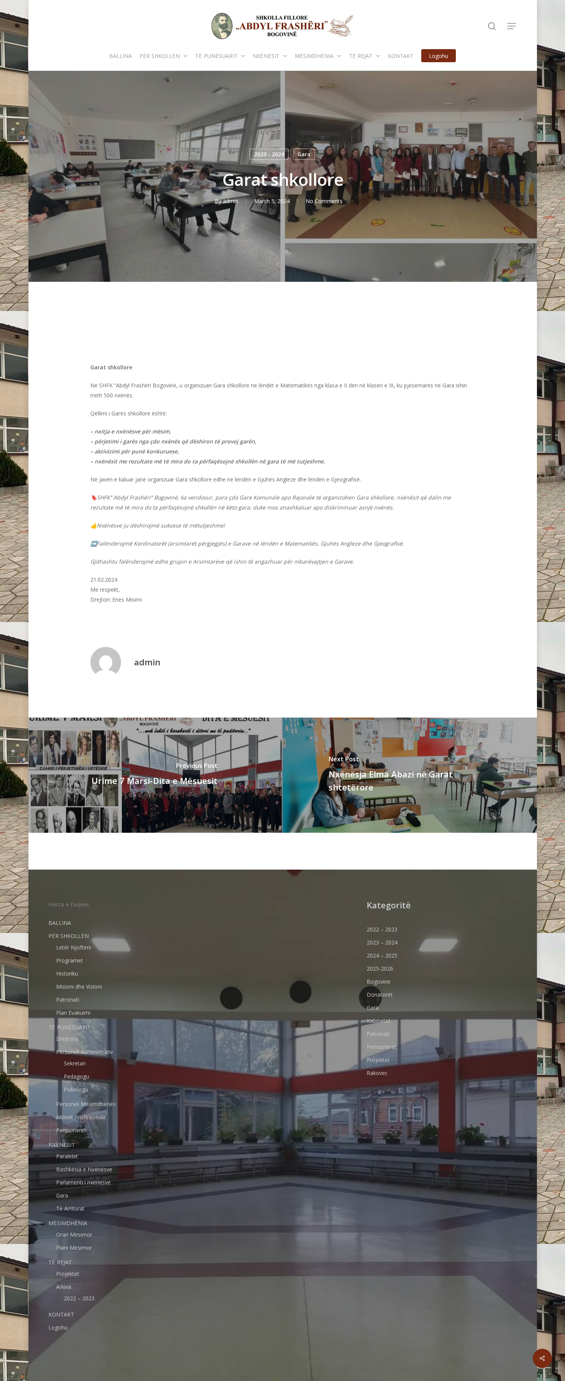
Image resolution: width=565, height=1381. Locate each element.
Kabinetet (379, 1020)
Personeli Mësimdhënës (86, 1104)
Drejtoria (67, 1038)
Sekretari (75, 1063)
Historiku (67, 973)
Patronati (67, 999)
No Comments (324, 201)
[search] (492, 26)
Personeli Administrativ (84, 1051)
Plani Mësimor (74, 1247)
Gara (304, 154)
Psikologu (76, 1089)
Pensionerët (71, 1130)
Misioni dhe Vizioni (79, 986)
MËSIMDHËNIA (67, 1223)
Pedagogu (76, 1076)
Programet (69, 960)
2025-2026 (380, 968)
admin (230, 201)
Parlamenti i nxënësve (83, 1182)
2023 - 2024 (269, 154)
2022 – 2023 (79, 1298)
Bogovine (379, 981)
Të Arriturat (70, 1208)
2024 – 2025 (382, 955)
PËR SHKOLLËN (68, 935)
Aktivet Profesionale (81, 1117)
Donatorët (380, 994)
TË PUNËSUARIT (69, 1027)
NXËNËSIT (61, 1144)
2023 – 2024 (382, 942)
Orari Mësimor (74, 1234)
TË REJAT (60, 1262)
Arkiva (63, 1286)
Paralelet (67, 1156)
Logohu (58, 1327)
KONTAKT (61, 1314)
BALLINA (59, 922)
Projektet (67, 1273)
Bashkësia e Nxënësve (84, 1169)
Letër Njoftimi (73, 947)
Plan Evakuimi (73, 1012)
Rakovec (377, 1073)
